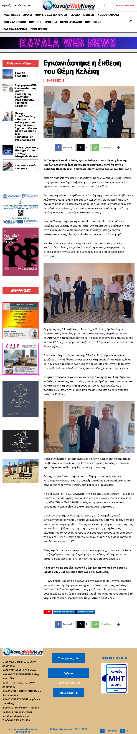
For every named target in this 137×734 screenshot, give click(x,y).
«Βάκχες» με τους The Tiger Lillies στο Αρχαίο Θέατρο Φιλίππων (26, 152)
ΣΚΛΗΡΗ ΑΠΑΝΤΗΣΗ (21, 75)
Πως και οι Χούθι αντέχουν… (25, 167)
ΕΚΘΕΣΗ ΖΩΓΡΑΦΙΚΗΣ (64, 612)
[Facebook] (102, 731)
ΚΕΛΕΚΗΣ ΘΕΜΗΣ (85, 612)
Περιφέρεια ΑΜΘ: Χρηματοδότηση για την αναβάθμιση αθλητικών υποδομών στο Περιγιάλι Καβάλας (26, 95)
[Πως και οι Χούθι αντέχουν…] (7, 166)
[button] (131, 21)
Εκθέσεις (54, 80)
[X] (122, 731)
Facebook (112, 730)
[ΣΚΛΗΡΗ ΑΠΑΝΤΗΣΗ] (7, 74)
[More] (119, 147)
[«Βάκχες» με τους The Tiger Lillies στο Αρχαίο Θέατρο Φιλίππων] (7, 150)
